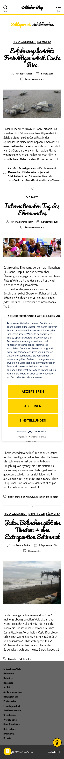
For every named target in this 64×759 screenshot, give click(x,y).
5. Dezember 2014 (49, 221)
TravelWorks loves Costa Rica (22, 179)
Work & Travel (10, 719)
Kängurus (30, 496)
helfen (40, 168)
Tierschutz (47, 176)
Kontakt (7, 738)
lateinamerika (51, 168)
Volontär (56, 179)
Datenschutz (9, 729)
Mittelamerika (29, 172)
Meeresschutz (15, 172)
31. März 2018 (47, 73)
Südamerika (44, 41)
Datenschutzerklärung (37, 437)
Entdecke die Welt (12, 668)
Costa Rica (13, 168)
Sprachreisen (37, 513)
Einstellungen (33, 420)
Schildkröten (14, 176)
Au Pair (6, 687)
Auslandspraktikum (12, 692)
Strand (25, 176)
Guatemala (42, 315)
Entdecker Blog (32, 7)
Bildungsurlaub (10, 696)
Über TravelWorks (12, 724)
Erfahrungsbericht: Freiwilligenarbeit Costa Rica (32, 57)
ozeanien (40, 496)
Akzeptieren (33, 391)
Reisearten (8, 673)
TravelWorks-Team (24, 221)
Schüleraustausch (12, 710)
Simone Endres (23, 545)
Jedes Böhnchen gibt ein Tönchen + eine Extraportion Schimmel (32, 529)
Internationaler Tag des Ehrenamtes (32, 209)
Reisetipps (8, 678)
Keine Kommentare (34, 79)
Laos (58, 315)
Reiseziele (8, 682)
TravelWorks (27, 752)
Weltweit (32, 197)
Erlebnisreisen (10, 701)
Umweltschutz (44, 179)
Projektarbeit (43, 172)
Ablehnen (32, 406)
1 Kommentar (34, 551)
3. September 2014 (48, 545)
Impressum (9, 733)
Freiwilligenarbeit (24, 41)
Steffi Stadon (26, 73)
